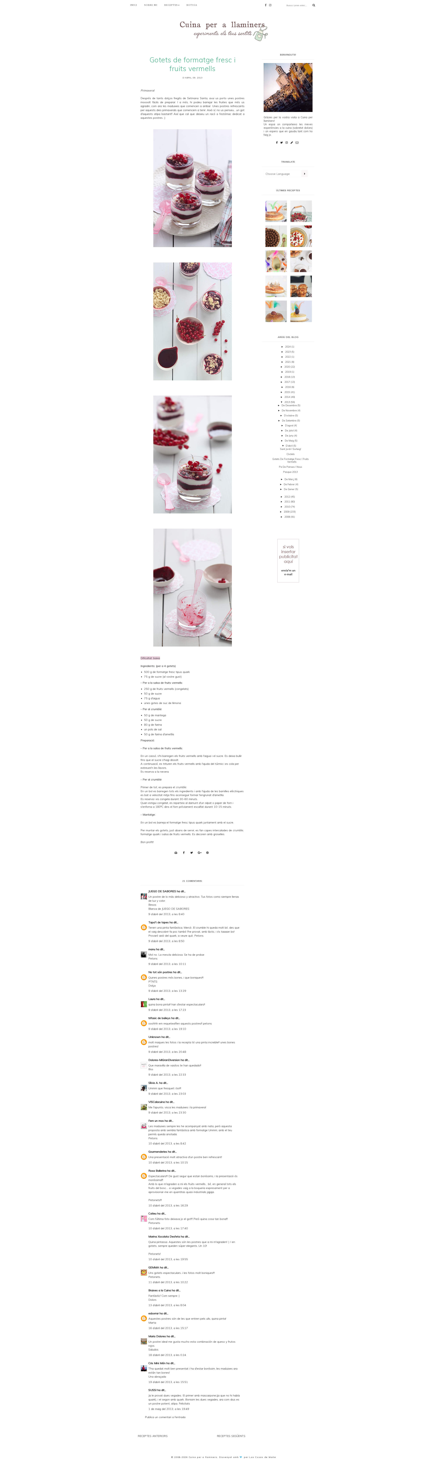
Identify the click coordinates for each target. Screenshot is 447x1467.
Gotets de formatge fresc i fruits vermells (290, 460)
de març (290, 479)
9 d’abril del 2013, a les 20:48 (167, 1051)
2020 (287, 366)
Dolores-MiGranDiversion (164, 1060)
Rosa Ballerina (157, 1170)
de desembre (290, 405)
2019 (288, 371)
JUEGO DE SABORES (162, 891)
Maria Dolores (157, 1336)
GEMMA (153, 1267)
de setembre (289, 420)
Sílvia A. (153, 1083)
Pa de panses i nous (290, 466)
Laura (151, 999)
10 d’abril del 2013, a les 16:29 (168, 1205)
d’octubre (289, 415)
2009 (287, 511)
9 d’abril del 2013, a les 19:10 (167, 1029)
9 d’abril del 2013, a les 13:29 (167, 990)
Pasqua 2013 (290, 471)
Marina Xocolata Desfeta (164, 1236)
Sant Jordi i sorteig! (290, 449)
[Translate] (304, 173)
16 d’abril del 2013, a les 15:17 (168, 1328)
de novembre (290, 410)
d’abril (289, 445)
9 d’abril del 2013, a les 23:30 (167, 1112)
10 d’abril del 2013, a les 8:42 (167, 1143)
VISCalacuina (156, 1102)
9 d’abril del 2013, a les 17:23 (167, 1010)
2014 (287, 397)
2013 (287, 402)
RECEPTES (171, 5)
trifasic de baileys (159, 1018)
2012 (287, 496)
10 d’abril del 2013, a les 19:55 (168, 1259)
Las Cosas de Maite (262, 1457)
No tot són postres (160, 972)
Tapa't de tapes (158, 922)
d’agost (289, 425)
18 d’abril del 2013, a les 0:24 (167, 1355)
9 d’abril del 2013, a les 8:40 (166, 914)
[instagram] (271, 5)
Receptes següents (231, 1436)
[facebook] (266, 5)
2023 (288, 351)
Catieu (152, 1213)
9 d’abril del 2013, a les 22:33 (167, 1074)
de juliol (289, 430)
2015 (287, 392)
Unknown (154, 1037)
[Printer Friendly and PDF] (176, 852)
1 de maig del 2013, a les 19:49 (168, 1409)
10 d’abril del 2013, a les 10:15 (168, 1162)
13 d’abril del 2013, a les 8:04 (167, 1305)
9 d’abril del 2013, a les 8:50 (166, 941)
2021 (288, 361)
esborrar (153, 1313)
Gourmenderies (157, 1151)
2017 (287, 382)
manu (151, 949)
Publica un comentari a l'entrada (165, 1417)
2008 (287, 516)
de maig (290, 440)
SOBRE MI (150, 5)
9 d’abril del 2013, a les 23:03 (167, 1093)
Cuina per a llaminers (203, 1457)
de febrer (289, 484)
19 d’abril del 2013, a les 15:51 (168, 1382)
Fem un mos (156, 1120)
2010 (287, 506)
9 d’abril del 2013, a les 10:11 (167, 964)
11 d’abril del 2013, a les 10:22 (168, 1282)
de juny (289, 435)
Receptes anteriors (153, 1436)
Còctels (291, 454)
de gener (289, 489)
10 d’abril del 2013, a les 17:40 (168, 1228)
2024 (288, 346)
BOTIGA (191, 5)
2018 (287, 376)
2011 (287, 501)
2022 (288, 356)
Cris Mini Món (157, 1363)
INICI (133, 5)
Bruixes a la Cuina (159, 1290)
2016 (288, 387)
